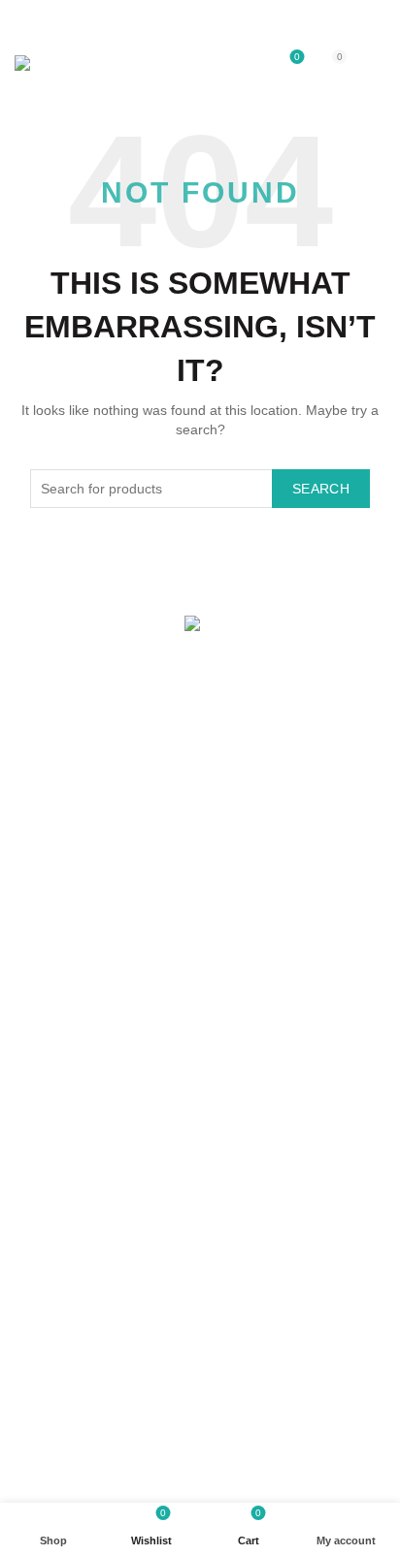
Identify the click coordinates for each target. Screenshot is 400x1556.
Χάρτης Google (61, 814)
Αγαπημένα (49, 934)
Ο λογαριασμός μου (75, 906)
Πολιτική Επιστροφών (81, 1112)
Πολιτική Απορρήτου (77, 1168)
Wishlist (297, 56)
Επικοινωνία (51, 786)
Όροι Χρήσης (55, 1140)
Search (321, 488)
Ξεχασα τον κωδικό (73, 991)
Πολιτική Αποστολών (78, 1084)
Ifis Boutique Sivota (165, 1471)
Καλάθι (35, 962)
